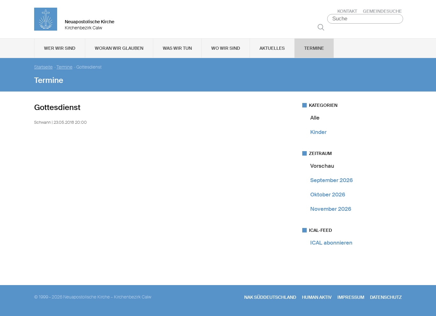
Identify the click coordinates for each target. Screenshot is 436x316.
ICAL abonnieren (331, 242)
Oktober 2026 (327, 194)
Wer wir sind (59, 48)
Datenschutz (386, 297)
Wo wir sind (225, 48)
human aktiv (317, 297)
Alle (314, 117)
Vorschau (322, 165)
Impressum (350, 297)
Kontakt (347, 11)
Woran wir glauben (119, 48)
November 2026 (330, 208)
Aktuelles (272, 48)
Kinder (318, 132)
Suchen (321, 27)
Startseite (43, 67)
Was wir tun (177, 48)
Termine (314, 48)
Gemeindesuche (382, 11)
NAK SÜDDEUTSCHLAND (270, 297)
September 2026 (331, 180)
